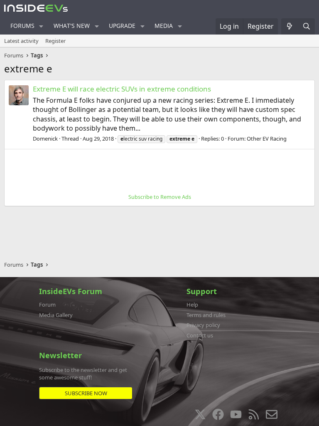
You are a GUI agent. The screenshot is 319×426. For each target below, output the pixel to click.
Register (55, 41)
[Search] (306, 26)
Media (164, 26)
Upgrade (122, 26)
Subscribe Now (86, 393)
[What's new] (289, 26)
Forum (47, 304)
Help (192, 304)
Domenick (45, 138)
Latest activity (21, 41)
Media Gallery (56, 315)
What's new (72, 26)
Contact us (199, 335)
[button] (41, 26)
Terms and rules (206, 315)
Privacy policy (203, 325)
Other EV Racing (267, 138)
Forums (22, 26)
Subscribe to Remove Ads (159, 197)
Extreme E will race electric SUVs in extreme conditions (122, 89)
